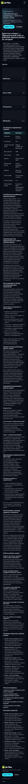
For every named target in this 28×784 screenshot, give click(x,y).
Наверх (3, 781)
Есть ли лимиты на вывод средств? (11, 706)
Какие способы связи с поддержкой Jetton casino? (11, 694)
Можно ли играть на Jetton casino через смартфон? (14, 691)
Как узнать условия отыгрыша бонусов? (13, 702)
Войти (17, 775)
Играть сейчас (7, 775)
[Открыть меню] (24, 2)
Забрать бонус (9, 27)
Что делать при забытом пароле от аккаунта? (13, 698)
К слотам (19, 27)
